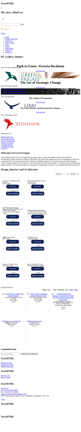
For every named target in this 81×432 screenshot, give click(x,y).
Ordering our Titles (7, 365)
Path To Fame (9, 43)
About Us (8, 50)
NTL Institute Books (8, 139)
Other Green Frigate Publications (13, 93)
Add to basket (12, 193)
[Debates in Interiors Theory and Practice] (38, 263)
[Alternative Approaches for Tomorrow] (38, 236)
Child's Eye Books (7, 143)
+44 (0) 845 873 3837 (10, 390)
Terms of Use (5, 375)
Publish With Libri (11, 39)
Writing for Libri (6, 363)
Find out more (40, 87)
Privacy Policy (6, 377)
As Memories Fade (7, 146)
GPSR (7, 46)
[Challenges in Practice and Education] (13, 263)
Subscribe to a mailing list (29, 354)
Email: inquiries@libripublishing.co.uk (14, 394)
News (7, 45)
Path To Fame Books (8, 141)
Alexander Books (7, 145)
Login (3, 399)
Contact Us (9, 52)
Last (75, 290)
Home (7, 37)
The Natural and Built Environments (14, 91)
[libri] (3, 33)
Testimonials (9, 48)
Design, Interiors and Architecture (13, 89)
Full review (12, 186)
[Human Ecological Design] (13, 236)
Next (71, 290)
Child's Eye (9, 41)
